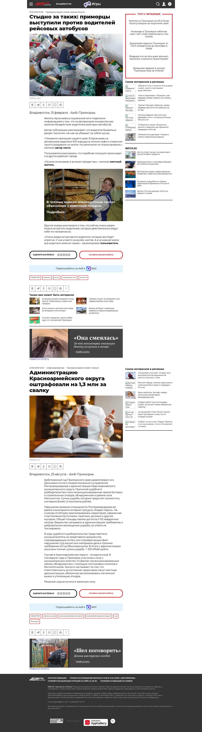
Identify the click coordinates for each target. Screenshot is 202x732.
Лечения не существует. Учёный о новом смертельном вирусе (153, 135)
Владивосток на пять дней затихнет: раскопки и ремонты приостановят (149, 57)
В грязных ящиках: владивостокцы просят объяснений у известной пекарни (81, 204)
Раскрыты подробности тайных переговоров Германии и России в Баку (153, 183)
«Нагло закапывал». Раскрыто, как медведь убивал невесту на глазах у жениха (154, 97)
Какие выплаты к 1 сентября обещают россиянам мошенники (154, 163)
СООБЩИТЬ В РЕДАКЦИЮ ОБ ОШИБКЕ (116, 681)
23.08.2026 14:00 (36, 368)
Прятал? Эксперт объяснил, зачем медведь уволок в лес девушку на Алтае (153, 107)
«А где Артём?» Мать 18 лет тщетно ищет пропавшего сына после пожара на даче (154, 414)
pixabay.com (35, 98)
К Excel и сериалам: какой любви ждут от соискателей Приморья (57, 319)
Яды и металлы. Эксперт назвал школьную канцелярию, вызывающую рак (152, 394)
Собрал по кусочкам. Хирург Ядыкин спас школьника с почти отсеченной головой (155, 424)
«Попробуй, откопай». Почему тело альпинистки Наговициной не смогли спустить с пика (154, 375)
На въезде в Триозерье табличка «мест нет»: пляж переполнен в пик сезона (149, 34)
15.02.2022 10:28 (36, 12)
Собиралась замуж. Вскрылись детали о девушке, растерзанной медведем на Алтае (153, 127)
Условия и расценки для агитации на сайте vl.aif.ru (72, 681)
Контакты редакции (57, 678)
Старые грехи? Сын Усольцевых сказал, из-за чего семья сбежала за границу (154, 404)
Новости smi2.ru (39, 359)
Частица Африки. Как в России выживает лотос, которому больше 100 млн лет (154, 117)
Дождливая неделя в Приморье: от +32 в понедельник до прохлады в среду (149, 46)
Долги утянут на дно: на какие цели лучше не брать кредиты (153, 153)
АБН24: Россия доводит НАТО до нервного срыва (152, 192)
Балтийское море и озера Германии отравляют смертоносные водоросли (154, 173)
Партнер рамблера (73, 721)
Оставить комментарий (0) (101, 255)
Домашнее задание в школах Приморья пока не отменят (149, 69)
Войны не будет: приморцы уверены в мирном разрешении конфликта (103, 310)
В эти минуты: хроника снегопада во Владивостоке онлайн (57, 309)
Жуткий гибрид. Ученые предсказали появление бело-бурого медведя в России (155, 385)
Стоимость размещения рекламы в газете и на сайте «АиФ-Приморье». (103, 678)
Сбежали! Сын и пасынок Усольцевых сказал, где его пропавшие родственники (155, 88)
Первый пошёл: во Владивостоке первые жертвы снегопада (104, 300)
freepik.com (34, 459)
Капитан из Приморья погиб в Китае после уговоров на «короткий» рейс (149, 22)
